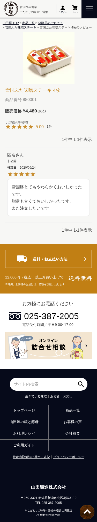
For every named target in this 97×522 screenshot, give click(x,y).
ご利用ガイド (24, 445)
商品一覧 (28, 23)
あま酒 (54, 396)
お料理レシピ (24, 433)
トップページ (24, 410)
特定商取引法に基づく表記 (31, 457)
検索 (82, 382)
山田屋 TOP (11, 23)
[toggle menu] (89, 8)
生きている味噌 (36, 396)
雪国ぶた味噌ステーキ (20, 27)
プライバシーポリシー (68, 457)
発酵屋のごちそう (50, 23)
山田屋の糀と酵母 (24, 422)
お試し (67, 396)
